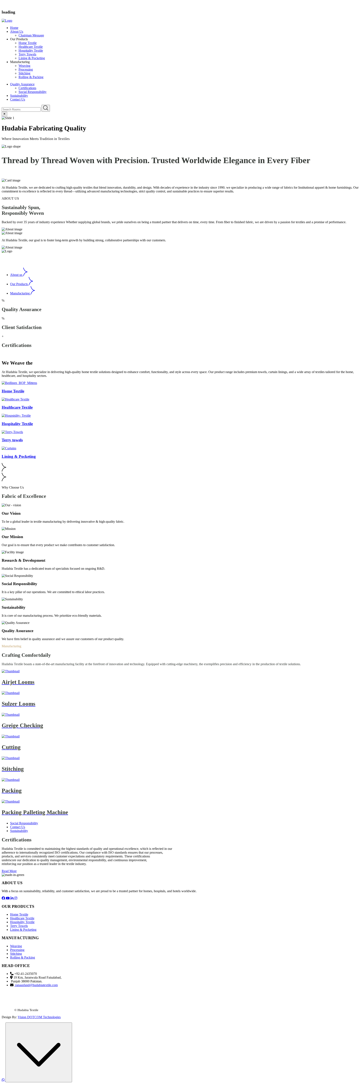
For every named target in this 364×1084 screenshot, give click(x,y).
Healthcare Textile (31, 46)
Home (14, 28)
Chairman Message (31, 35)
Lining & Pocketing (32, 58)
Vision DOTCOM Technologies (39, 1017)
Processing (26, 69)
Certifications (27, 88)
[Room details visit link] (19, 383)
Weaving (24, 65)
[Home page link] (7, 20)
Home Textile (28, 43)
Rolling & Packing (31, 77)
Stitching (24, 73)
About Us (16, 31)
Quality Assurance (22, 84)
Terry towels (12, 440)
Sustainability (19, 95)
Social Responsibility (33, 92)
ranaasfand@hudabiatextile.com (36, 985)
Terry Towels (27, 54)
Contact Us (17, 99)
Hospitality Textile (31, 50)
